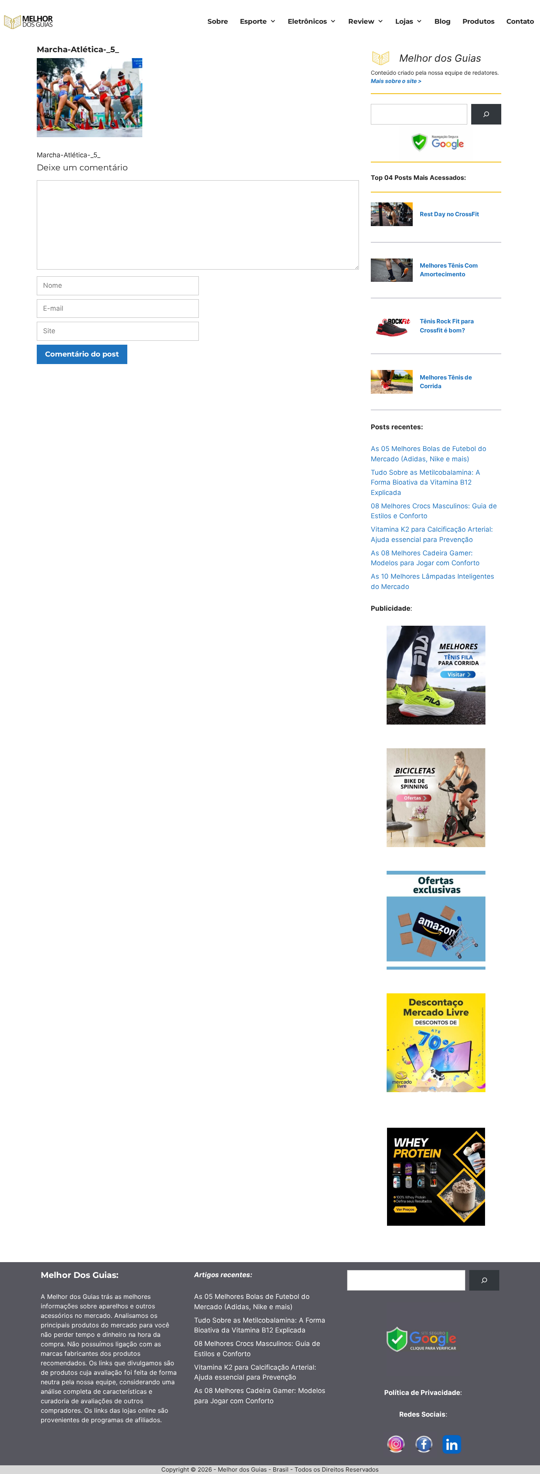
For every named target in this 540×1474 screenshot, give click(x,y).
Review (361, 21)
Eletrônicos (307, 21)
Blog (442, 21)
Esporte (253, 21)
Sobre (218, 21)
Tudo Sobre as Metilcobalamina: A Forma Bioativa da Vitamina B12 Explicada (425, 482)
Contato (520, 21)
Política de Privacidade (422, 1393)
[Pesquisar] (486, 114)
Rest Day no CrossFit (449, 214)
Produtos (479, 21)
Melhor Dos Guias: (80, 1275)
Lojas (404, 21)
